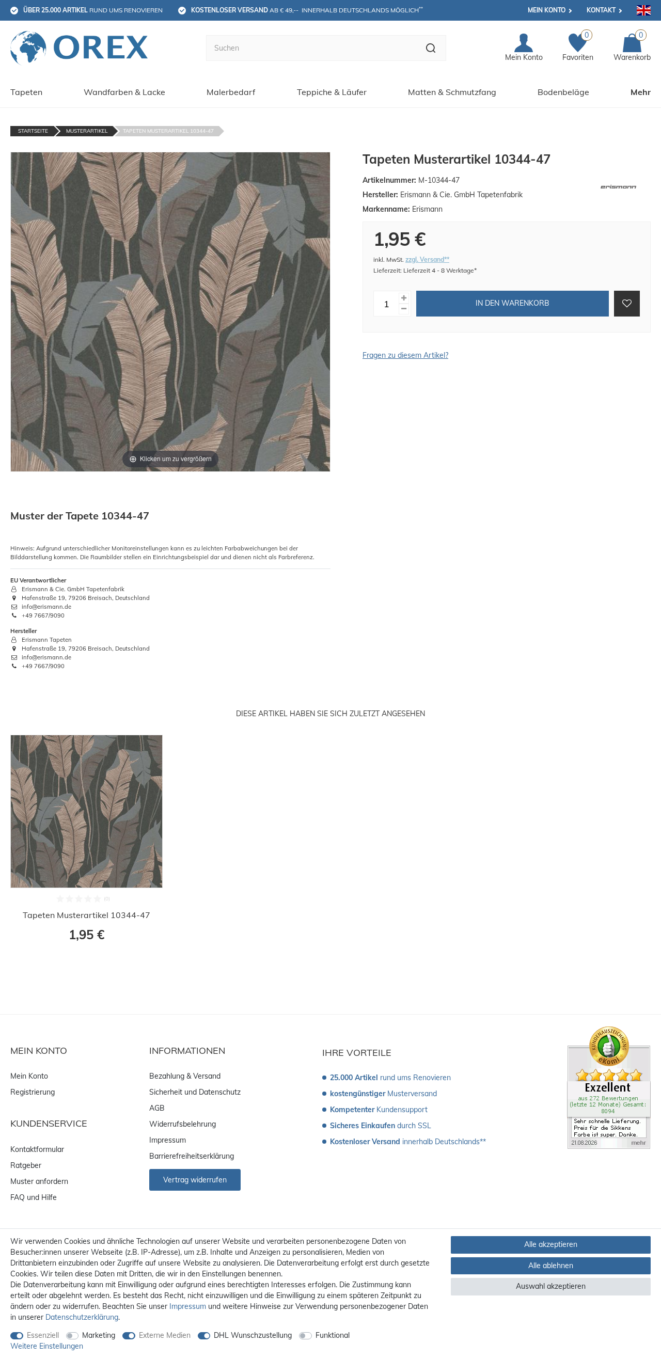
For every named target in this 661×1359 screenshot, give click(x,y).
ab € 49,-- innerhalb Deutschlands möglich (307, 10)
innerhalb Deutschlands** (408, 1141)
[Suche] (431, 48)
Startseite (33, 131)
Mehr (641, 92)
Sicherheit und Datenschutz (195, 1092)
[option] (86, 845)
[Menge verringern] (404, 309)
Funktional (333, 1335)
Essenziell (43, 1335)
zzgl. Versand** (427, 259)
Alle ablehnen (550, 1265)
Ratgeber (25, 1165)
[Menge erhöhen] (404, 298)
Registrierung (32, 1092)
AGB (157, 1108)
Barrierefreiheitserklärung (191, 1156)
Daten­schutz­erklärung (81, 1317)
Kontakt (601, 10)
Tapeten (26, 92)
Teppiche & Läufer (332, 92)
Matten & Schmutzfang (452, 92)
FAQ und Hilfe (33, 1197)
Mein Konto (546, 10)
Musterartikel (86, 131)
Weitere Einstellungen (46, 1346)
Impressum (167, 1140)
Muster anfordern (39, 1181)
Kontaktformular (37, 1149)
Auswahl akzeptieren (551, 1286)
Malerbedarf (231, 92)
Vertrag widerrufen (195, 1179)
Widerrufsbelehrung (182, 1124)
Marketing (98, 1335)
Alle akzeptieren (550, 1244)
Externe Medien (165, 1335)
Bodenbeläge (563, 92)
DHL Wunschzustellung (253, 1335)
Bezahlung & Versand (185, 1076)
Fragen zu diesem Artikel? (405, 355)
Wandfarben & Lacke (124, 92)
